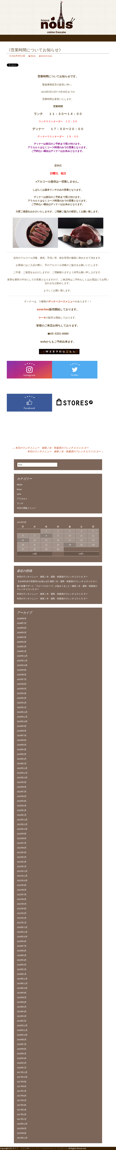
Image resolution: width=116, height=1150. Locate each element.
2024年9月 (21, 726)
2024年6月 (21, 740)
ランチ (20, 503)
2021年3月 (21, 913)
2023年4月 (21, 801)
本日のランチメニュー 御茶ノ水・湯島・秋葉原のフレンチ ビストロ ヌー (52, 576)
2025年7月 (21, 679)
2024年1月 (21, 763)
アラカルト (22, 498)
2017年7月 (21, 1091)
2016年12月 (22, 1123)
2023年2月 (21, 810)
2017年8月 (21, 1086)
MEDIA (19, 484)
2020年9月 (21, 941)
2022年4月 (21, 852)
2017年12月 (22, 1072)
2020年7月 (21, 946)
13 (23, 540)
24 (70, 544)
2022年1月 (21, 866)
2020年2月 (21, 969)
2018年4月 (21, 1058)
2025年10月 (22, 665)
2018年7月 (21, 1044)
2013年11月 (22, 1137)
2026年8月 (21, 618)
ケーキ (42, 317)
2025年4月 (21, 693)
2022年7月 (21, 843)
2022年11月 (22, 824)
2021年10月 (22, 880)
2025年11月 (22, 660)
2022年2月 (21, 861)
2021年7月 (21, 894)
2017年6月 (21, 1095)
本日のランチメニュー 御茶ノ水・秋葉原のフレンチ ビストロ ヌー (50, 447)
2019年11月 (22, 983)
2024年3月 (21, 754)
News (33, 55)
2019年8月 (21, 997)
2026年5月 (21, 632)
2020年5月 (21, 955)
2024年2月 (21, 758)
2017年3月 (21, 1109)
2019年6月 (21, 1002)
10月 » (81, 553)
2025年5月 (21, 688)
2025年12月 (22, 656)
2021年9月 (21, 885)
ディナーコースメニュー (61, 301)
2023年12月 (22, 768)
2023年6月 (21, 796)
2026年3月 (21, 641)
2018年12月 (22, 1025)
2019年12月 (22, 978)
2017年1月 (21, 1119)
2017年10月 (22, 1077)
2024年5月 (21, 744)
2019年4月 (21, 1011)
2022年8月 (21, 838)
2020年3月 (21, 964)
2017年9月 (21, 1081)
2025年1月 (21, 707)
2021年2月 (21, 918)
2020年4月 (21, 960)
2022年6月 (21, 847)
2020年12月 (22, 927)
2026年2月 (21, 646)
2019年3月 (21, 1016)
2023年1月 (21, 815)
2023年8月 (21, 787)
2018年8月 (21, 1039)
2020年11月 (22, 932)
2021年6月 (21, 899)
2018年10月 (22, 1034)
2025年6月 (21, 684)
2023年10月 (22, 777)
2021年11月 (22, 875)
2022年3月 (21, 857)
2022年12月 (22, 819)
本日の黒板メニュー (26, 508)
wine (19, 494)
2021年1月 (21, 922)
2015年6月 (21, 1133)
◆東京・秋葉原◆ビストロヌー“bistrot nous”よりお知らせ (39, 1148)
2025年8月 (21, 674)
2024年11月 (22, 716)
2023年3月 (21, 805)
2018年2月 (21, 1063)
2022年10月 (22, 829)
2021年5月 (21, 903)
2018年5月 (21, 1053)
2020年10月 (22, 936)
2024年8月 (21, 730)
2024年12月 (22, 712)
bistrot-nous (46, 55)
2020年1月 (21, 974)
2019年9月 (21, 992)
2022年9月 (21, 833)
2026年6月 (21, 627)
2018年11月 (22, 1030)
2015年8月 (21, 1128)
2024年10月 (22, 721)
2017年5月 (21, 1100)
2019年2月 (21, 1020)
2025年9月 (21, 670)
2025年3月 (21, 698)
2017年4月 (21, 1105)
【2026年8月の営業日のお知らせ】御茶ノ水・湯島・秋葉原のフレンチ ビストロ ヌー (57, 581)
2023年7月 (21, 791)
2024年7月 (21, 735)
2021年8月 (21, 889)
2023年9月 (21, 782)
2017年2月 (21, 1114)
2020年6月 (21, 950)
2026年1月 (21, 651)
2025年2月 (21, 702)
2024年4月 (21, 749)
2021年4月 (21, 908)
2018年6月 (21, 1049)
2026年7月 (21, 623)
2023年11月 (22, 772)
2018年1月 (21, 1067)
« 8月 (34, 553)
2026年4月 (21, 637)
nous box (43, 309)
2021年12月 (22, 871)
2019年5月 (21, 1006)
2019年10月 (22, 988)
